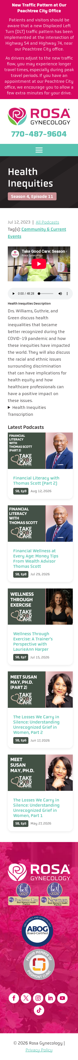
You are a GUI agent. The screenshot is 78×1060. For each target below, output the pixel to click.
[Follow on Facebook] (14, 998)
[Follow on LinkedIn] (50, 998)
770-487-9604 (39, 134)
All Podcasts (47, 222)
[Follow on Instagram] (38, 998)
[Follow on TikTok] (39, 1010)
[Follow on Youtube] (62, 998)
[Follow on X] (26, 998)
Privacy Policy (39, 1050)
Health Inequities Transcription (27, 411)
